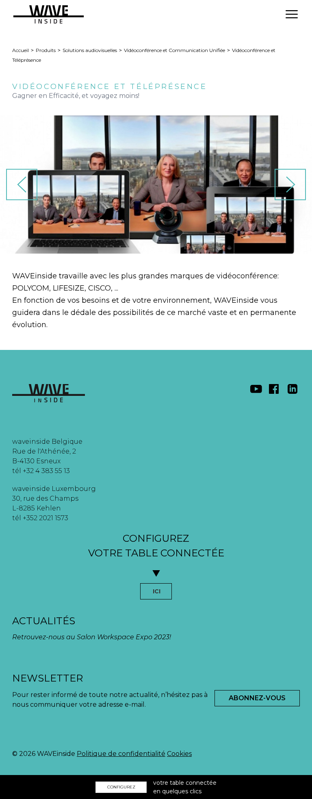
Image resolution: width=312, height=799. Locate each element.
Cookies (179, 754)
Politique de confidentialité (121, 754)
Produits (46, 50)
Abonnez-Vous (257, 698)
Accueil (20, 50)
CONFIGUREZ (121, 787)
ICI (156, 591)
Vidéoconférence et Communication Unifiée (174, 50)
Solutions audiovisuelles (90, 50)
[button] (292, 14)
